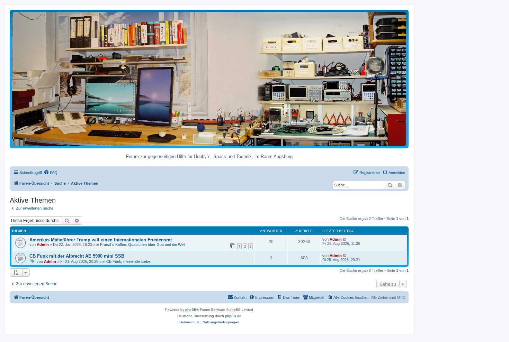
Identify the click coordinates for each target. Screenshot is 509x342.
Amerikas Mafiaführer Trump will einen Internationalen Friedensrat (100, 239)
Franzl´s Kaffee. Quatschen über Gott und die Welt (142, 244)
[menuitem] (50, 172)
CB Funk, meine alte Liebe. (128, 261)
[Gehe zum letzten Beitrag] (345, 239)
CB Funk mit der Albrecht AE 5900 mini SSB (76, 256)
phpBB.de (233, 316)
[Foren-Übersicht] (209, 79)
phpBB (190, 310)
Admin (43, 244)
